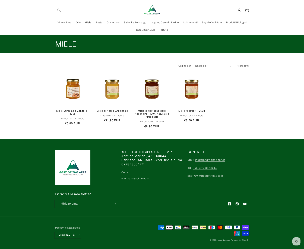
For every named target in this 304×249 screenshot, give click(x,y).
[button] (59, 10)
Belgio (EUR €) (67, 235)
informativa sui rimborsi (135, 178)
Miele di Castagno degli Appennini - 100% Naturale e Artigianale (152, 113)
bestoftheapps (224, 240)
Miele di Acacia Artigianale (112, 110)
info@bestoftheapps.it (210, 159)
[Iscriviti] (115, 204)
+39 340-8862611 (205, 167)
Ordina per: (185, 66)
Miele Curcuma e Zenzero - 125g (72, 112)
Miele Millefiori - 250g (191, 110)
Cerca (125, 172)
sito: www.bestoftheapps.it (205, 175)
